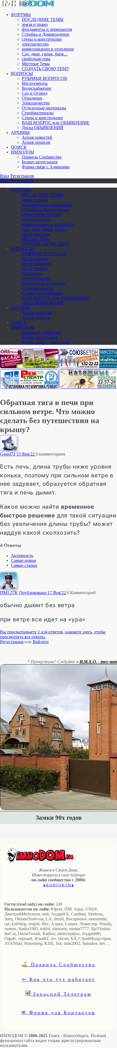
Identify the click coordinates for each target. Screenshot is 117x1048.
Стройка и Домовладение (45, 34)
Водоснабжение (36, 88)
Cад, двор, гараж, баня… (45, 54)
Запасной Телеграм (60, 993)
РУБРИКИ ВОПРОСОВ (44, 78)
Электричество (36, 103)
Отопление (32, 98)
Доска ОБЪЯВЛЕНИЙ (42, 127)
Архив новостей (37, 137)
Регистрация (22, 175)
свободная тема (36, 58)
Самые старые (24, 565)
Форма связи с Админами (46, 166)
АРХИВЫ (20, 132)
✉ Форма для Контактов (58, 1012)
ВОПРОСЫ (22, 73)
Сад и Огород (34, 93)
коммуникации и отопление (48, 49)
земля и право (35, 24)
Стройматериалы (38, 112)
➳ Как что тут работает (58, 979)
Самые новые (23, 560)
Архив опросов (36, 142)
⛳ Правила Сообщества (58, 964)
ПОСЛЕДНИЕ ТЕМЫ (42, 19)
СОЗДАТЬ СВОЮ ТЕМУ (45, 68)
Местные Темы (36, 63)
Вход (4, 175)
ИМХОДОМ (22, 152)
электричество (35, 44)
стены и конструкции (42, 39)
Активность (22, 555)
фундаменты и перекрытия (47, 29)
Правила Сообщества (41, 157)
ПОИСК (19, 147)
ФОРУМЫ (21, 14)
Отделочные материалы (44, 108)
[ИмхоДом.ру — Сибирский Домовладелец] (27, 5)
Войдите (41, 641)
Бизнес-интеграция (39, 162)
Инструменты (35, 83)
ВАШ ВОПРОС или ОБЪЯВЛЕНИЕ (56, 122)
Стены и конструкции (42, 117)
